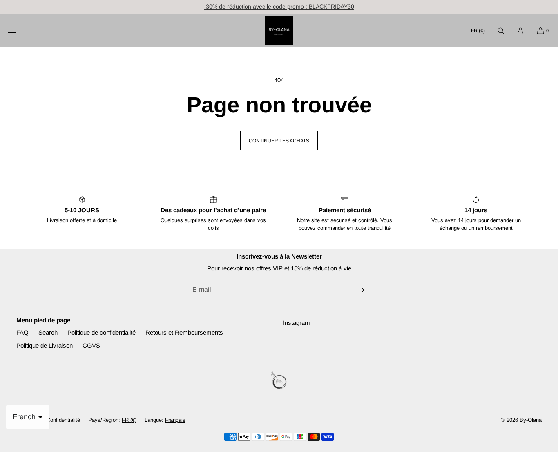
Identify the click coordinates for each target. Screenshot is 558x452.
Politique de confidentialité (101, 332)
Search (48, 332)
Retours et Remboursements (184, 332)
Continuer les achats (279, 141)
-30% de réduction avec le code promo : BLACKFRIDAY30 (279, 6)
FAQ (22, 332)
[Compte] (520, 30)
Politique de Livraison (44, 345)
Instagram (296, 322)
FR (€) (478, 31)
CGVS (91, 345)
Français (175, 420)
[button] (501, 30)
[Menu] (18, 30)
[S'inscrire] (355, 289)
